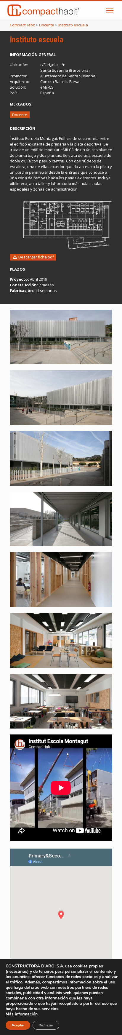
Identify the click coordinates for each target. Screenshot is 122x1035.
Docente (19, 114)
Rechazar (45, 1025)
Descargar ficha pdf (35, 257)
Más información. (22, 1014)
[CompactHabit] (57, 10)
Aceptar (18, 1025)
